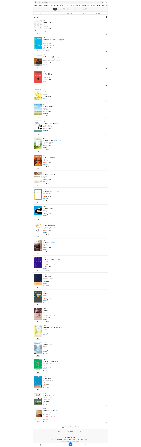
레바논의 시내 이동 (70, 94)
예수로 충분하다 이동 (70, 27)
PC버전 (70, 439)
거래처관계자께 (80, 439)
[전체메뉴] (40, 445)
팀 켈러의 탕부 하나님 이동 (70, 230)
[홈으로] (70, 445)
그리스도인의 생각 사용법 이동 (70, 366)
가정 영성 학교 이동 (70, 110)
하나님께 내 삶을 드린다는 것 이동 (70, 61)
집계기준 (36, 17)
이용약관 (52, 439)
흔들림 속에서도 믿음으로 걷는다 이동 (70, 332)
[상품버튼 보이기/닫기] (106, 34)
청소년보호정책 (65, 439)
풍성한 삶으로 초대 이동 (70, 213)
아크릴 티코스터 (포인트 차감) (48, 45)
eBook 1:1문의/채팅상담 (83, 435)
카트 (106, 2)
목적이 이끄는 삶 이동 (70, 127)
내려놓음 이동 (70, 247)
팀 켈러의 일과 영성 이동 (70, 78)
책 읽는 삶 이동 (70, 383)
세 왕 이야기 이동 (70, 281)
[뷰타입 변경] (106, 17)
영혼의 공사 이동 (70, 349)
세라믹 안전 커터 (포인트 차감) (49, 264)
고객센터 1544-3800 (56, 435)
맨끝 (78, 426)
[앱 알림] (100, 445)
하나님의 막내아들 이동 (70, 179)
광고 (89, 439)
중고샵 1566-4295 (73, 435)
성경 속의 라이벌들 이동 (70, 162)
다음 (75, 426)
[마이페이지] (85, 445)
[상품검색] (55, 445)
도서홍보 (85, 439)
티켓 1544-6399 (65, 435)
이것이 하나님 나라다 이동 (70, 196)
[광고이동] (102, 2)
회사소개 (75, 439)
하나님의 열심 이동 (70, 298)
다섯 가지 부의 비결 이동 (70, 399)
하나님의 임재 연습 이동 (70, 145)
